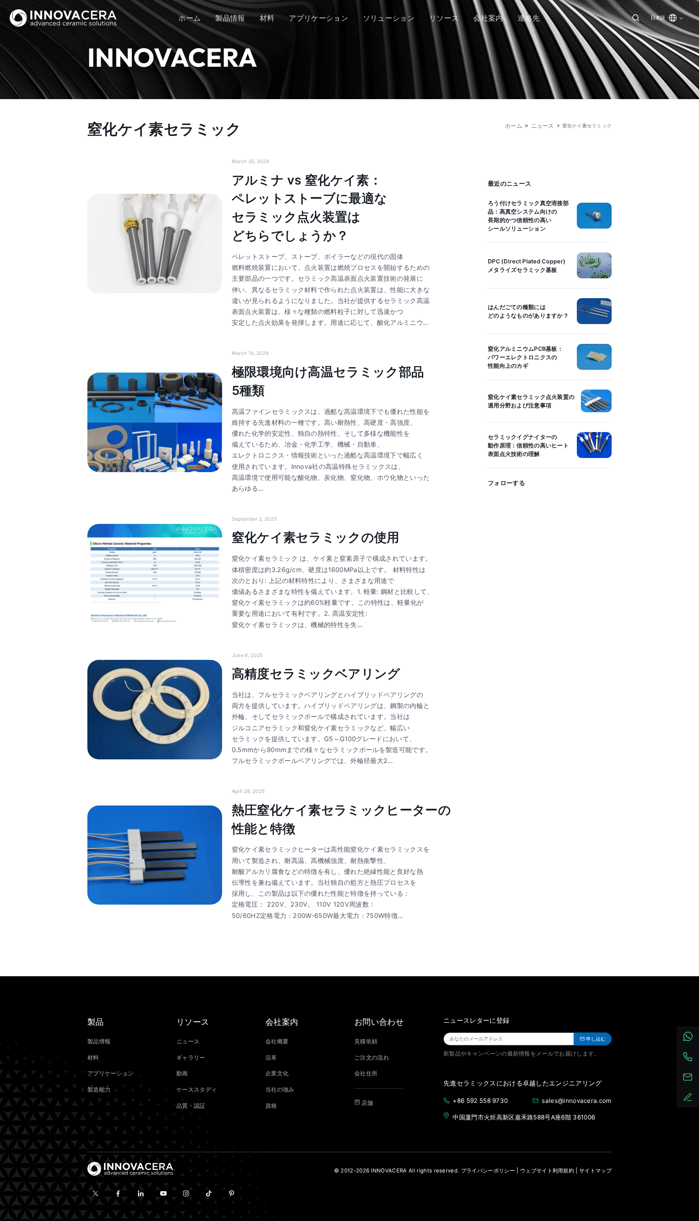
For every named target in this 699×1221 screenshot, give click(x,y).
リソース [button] (444, 18)
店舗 (366, 1103)
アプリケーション (110, 1073)
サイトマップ (595, 1170)
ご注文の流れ (371, 1057)
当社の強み (279, 1089)
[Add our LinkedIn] (141, 1193)
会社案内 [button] (488, 18)
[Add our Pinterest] (231, 1193)
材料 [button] (267, 18)
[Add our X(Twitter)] (95, 1193)
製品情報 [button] (230, 18)
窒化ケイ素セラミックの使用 (316, 537)
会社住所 (365, 1073)
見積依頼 (365, 1041)
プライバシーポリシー (488, 1170)
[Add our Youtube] (163, 1193)
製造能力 (98, 1089)
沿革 (271, 1057)
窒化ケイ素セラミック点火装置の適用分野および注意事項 (531, 401)
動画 (182, 1073)
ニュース (187, 1041)
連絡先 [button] (529, 18)
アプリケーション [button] (318, 18)
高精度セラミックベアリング (316, 673)
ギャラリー (190, 1057)
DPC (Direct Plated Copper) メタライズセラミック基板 (527, 265)
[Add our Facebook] (118, 1193)
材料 (93, 1057)
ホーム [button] (189, 18)
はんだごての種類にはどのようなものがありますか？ (528, 311)
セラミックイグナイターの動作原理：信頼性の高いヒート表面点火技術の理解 (528, 445)
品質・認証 (190, 1105)
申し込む (596, 1039)
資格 (271, 1105)
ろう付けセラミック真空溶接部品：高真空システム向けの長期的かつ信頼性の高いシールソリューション (528, 215)
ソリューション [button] (389, 18)
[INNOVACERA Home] (130, 1168)
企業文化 (276, 1073)
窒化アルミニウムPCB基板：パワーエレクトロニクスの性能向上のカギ (525, 357)
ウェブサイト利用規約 (547, 1170)
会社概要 (276, 1041)
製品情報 (98, 1041)
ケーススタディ (196, 1089)
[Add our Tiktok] (209, 1193)
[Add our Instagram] (186, 1193)
